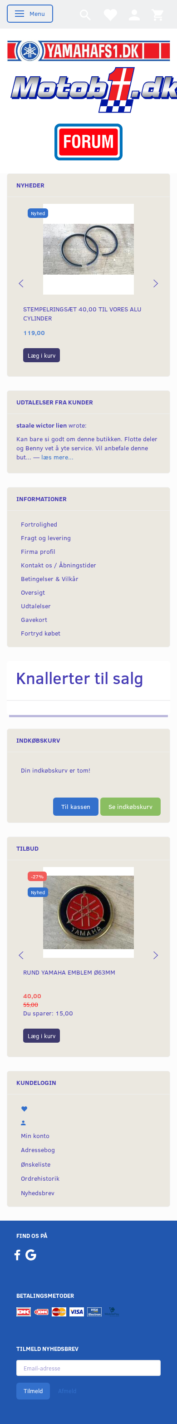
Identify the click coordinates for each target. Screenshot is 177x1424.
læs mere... (57, 457)
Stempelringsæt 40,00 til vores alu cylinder (82, 313)
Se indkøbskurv (130, 806)
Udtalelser (36, 605)
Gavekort (34, 619)
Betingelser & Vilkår (50, 578)
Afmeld (67, 1391)
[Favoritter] (110, 14)
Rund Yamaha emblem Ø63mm (69, 972)
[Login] (134, 14)
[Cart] (157, 14)
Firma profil (38, 551)
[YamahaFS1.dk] (88, 50)
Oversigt (33, 592)
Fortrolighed (39, 524)
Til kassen (75, 806)
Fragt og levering (46, 537)
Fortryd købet (40, 633)
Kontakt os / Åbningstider (58, 565)
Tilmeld (33, 1391)
